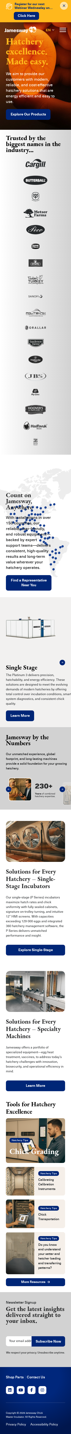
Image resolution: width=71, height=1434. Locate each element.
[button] (62, 662)
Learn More (20, 715)
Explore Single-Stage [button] (35, 950)
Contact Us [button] (36, 1377)
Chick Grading (34, 1151)
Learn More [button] (35, 1085)
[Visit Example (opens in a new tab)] (10, 1390)
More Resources (33, 1282)
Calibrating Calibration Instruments (46, 1184)
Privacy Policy (16, 1424)
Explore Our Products (28, 114)
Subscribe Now (48, 1341)
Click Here (26, 16)
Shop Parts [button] (15, 1377)
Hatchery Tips (20, 1140)
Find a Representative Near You (29, 582)
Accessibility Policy (44, 1424)
